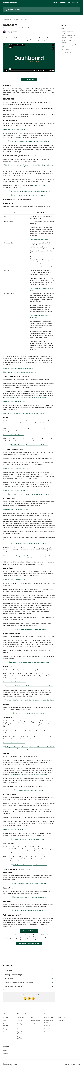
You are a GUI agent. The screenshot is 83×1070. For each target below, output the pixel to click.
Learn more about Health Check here (14, 682)
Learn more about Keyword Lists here (14, 579)
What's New (65, 49)
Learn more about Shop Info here (13, 435)
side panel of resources (39, 185)
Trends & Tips (48, 1029)
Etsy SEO (19, 1020)
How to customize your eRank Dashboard (68, 36)
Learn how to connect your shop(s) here (15, 129)
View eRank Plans (29, 931)
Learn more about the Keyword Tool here (16, 468)
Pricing (55, 2)
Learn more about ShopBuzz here (13, 829)
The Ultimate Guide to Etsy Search (17, 397)
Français (5, 1053)
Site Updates (62, 2)
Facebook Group (48, 1017)
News (4, 1032)
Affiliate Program (35, 1020)
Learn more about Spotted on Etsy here (42, 267)
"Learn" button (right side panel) (69, 45)
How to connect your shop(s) (68, 32)
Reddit (46, 1032)
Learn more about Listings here (39, 240)
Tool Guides (16, 19)
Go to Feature (29, 79)
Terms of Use (61, 1020)
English (5, 1050)
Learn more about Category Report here (15, 490)
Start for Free (20, 1017)
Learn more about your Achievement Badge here (18, 368)
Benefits (63, 25)
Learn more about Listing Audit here (14, 401)
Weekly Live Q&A (48, 1025)
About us (33, 1017)
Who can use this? (66, 52)
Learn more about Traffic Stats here (14, 743)
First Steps (20, 1024)
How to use (64, 28)
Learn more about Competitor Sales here (15, 510)
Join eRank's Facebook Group (29, 943)
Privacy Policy (61, 1017)
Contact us (33, 1024)
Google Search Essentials (38, 397)
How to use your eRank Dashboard (68, 41)
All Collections (7, 19)
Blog (69, 2)
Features (5, 1017)
